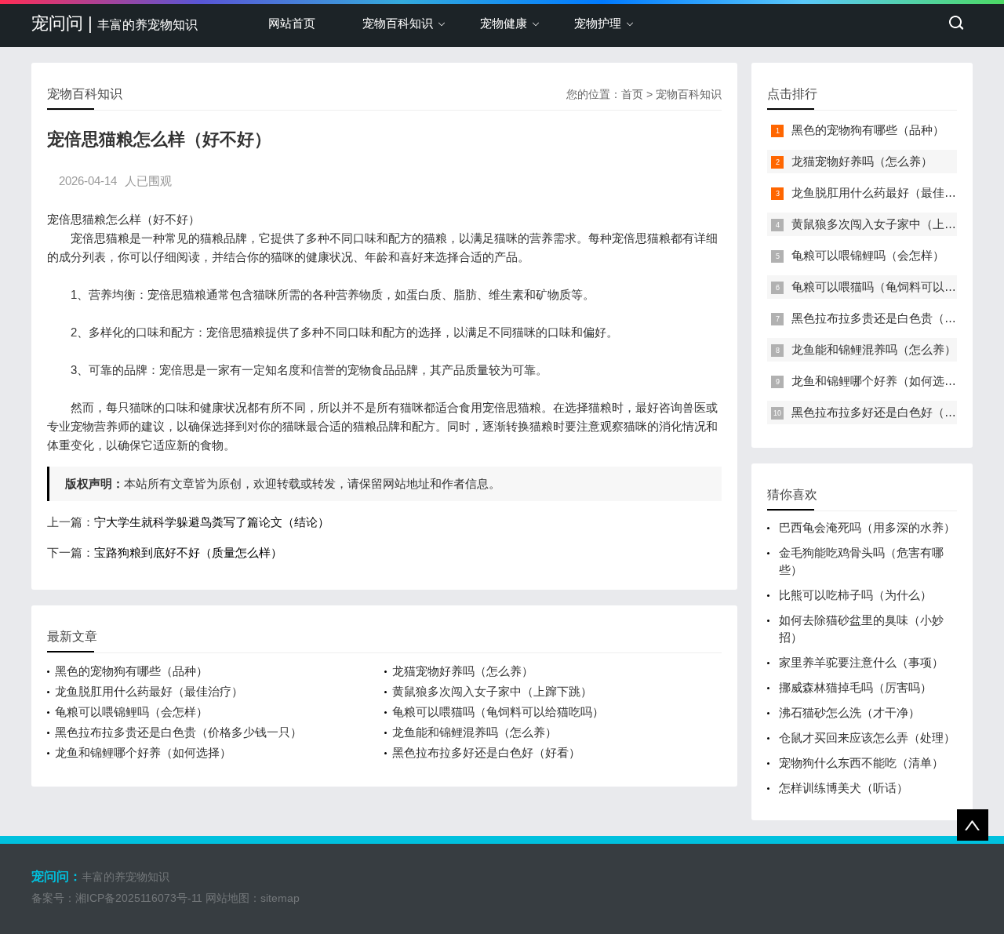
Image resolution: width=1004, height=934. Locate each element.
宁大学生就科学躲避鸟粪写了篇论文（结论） (211, 522)
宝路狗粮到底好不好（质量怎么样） (188, 552)
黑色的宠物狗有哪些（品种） (131, 671)
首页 (632, 94)
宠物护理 (597, 23)
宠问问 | (114, 23)
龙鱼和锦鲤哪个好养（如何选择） (143, 752)
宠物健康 (503, 23)
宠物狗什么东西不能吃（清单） (861, 762)
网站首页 (291, 23)
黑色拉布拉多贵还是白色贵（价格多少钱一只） (178, 732)
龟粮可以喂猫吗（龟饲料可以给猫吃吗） (498, 711)
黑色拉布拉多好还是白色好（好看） (486, 752)
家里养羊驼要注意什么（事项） (861, 662)
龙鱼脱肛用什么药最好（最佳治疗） (149, 691)
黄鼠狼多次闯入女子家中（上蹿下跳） (492, 691)
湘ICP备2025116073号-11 (138, 898)
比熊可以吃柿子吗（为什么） (855, 594)
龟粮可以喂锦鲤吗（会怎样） (131, 711)
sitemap (280, 898)
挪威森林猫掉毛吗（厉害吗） (855, 687)
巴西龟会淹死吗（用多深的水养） (867, 527)
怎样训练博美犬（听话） (843, 787)
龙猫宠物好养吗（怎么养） (462, 671)
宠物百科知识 (397, 23)
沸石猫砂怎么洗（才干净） (849, 712)
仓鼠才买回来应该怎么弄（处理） (867, 737)
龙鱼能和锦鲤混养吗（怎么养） (474, 732)
